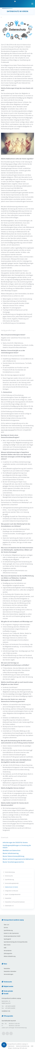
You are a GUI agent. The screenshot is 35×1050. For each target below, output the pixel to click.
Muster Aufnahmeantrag (11, 853)
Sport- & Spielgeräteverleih (12, 894)
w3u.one (24, 1048)
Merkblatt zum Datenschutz (11, 850)
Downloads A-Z (9, 905)
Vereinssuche (9, 876)
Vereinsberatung (10, 872)
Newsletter (8, 898)
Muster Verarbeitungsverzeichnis (13, 862)
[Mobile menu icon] (32, 4)
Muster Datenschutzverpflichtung (13, 856)
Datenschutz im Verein (11, 887)
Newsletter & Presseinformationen (15, 902)
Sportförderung (9, 879)
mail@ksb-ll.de (6, 1011)
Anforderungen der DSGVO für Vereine (15, 842)
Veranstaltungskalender (12, 883)
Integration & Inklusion (11, 891)
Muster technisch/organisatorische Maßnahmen (18, 859)
